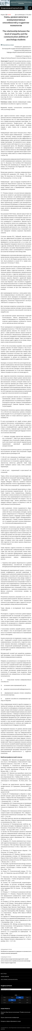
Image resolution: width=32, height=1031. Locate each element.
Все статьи (4, 973)
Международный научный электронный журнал (13, 8)
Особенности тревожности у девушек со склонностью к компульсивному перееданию (16, 951)
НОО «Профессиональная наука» (9, 979)
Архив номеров (5, 976)
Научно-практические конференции (10, 1017)
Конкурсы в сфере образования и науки (11, 1021)
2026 (16, 995)
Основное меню (30, 8)
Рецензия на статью (8, 45)
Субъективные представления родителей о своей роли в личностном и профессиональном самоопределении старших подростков (16, 959)
